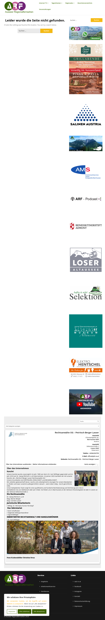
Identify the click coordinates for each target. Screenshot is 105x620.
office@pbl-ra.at (93, 456)
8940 (97, 448)
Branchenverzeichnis (85, 3)
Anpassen (12, 611)
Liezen (93, 448)
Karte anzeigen (89, 464)
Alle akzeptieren (39, 611)
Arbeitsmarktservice (48, 586)
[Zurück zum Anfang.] (98, 464)
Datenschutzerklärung (82, 601)
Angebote (44, 581)
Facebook (77, 586)
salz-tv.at (77, 581)
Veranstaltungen (45, 9)
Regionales (69, 3)
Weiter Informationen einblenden (44, 464)
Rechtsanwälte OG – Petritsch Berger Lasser (83, 459)
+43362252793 (94, 453)
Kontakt (77, 596)
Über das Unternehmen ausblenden (18, 464)
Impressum (78, 606)
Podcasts (44, 596)
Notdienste (45, 591)
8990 (97, 439)
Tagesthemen (56, 3)
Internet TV (43, 3)
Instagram (78, 591)
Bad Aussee (91, 439)
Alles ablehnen (24, 611)
